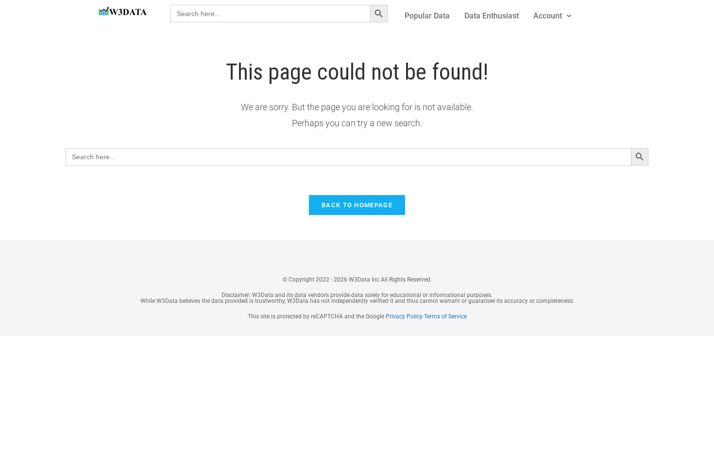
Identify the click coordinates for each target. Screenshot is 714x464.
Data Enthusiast (491, 15)
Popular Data (427, 15)
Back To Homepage (357, 205)
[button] (552, 16)
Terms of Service (445, 316)
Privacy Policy (403, 316)
